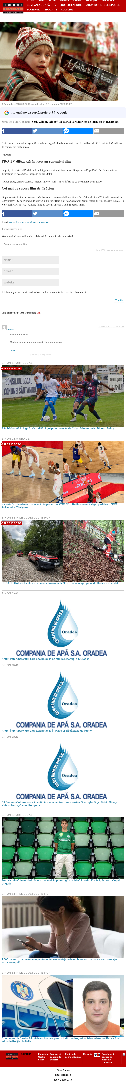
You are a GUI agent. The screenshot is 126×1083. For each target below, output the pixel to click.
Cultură (67, 9)
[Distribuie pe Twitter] (47, 131)
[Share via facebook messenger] (78, 131)
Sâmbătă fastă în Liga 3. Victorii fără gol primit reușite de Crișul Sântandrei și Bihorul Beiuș (58, 428)
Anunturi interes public (103, 5)
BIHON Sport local (17, 363)
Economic (34, 9)
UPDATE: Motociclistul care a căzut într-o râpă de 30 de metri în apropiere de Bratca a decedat (60, 583)
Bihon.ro (26, 1054)
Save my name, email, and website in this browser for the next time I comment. (46, 292)
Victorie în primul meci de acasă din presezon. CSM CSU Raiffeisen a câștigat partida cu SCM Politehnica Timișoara (59, 506)
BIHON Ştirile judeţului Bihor (26, 517)
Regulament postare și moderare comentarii (108, 1058)
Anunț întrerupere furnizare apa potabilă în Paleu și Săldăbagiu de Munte (47, 730)
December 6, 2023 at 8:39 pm (111, 327)
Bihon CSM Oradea (17, 438)
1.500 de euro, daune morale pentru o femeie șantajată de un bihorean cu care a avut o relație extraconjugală (59, 961)
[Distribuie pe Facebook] (17, 131)
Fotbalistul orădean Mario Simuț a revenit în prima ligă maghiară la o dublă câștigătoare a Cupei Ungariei (61, 882)
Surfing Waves (45, 354)
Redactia (87, 1054)
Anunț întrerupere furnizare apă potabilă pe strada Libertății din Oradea (45, 659)
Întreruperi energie (68, 5)
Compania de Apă (38, 5)
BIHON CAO (10, 593)
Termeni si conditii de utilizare (55, 1057)
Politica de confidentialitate (73, 1055)
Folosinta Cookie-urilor (43, 1057)
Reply (12, 350)
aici (38, 312)
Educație (50, 9)
